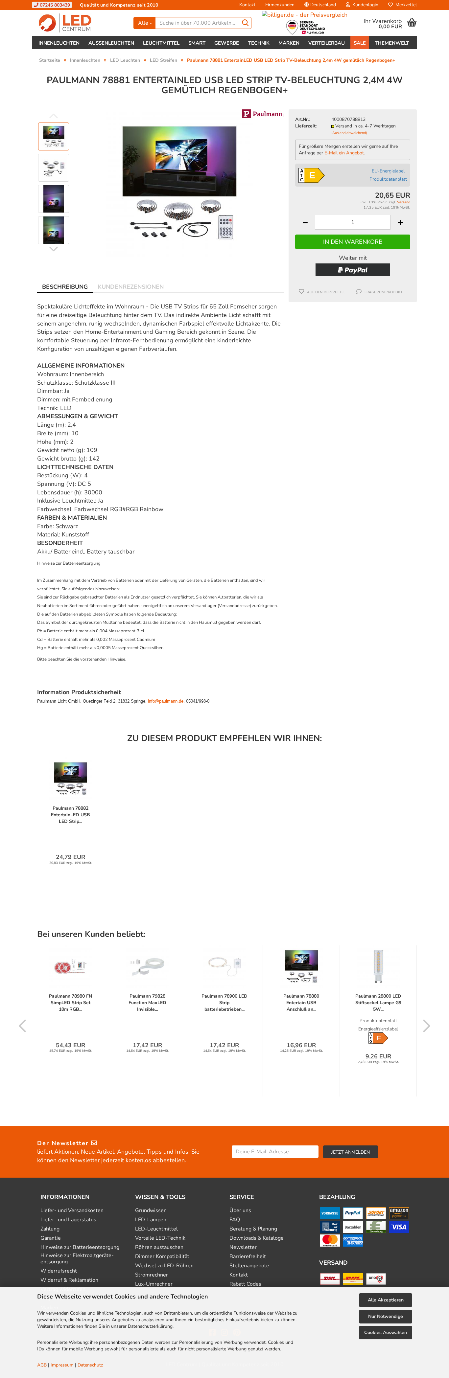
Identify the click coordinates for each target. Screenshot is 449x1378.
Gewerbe (226, 43)
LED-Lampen (150, 1220)
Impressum (62, 1365)
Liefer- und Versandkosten (72, 1211)
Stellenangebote (249, 1266)
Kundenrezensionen (131, 287)
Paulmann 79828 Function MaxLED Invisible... (147, 1002)
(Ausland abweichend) (349, 132)
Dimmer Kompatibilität (162, 1257)
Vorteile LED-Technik (160, 1238)
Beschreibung (65, 287)
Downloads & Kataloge (256, 1238)
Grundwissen (151, 1211)
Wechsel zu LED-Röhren (164, 1266)
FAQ (234, 1220)
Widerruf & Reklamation (69, 1280)
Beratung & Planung (253, 1229)
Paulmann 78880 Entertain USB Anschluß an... (301, 1002)
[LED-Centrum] (80, 23)
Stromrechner (151, 1275)
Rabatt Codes (245, 1284)
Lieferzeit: (306, 126)
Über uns (240, 1211)
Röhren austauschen (159, 1247)
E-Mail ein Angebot (344, 153)
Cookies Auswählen (385, 1332)
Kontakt (247, 5)
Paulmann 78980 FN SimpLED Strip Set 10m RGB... (70, 1002)
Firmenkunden (280, 5)
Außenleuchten (111, 43)
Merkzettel (405, 5)
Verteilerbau (326, 43)
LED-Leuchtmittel (156, 1229)
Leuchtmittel (161, 43)
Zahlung (49, 1229)
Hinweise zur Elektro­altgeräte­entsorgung (77, 1259)
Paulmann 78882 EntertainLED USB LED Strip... (70, 815)
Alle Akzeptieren (386, 1300)
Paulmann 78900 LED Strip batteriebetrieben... (224, 1002)
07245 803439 (54, 5)
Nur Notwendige (385, 1316)
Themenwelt (392, 43)
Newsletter (243, 1247)
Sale (360, 43)
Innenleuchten (59, 43)
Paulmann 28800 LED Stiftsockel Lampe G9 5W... (378, 1002)
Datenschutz (90, 1365)
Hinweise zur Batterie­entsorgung (79, 1247)
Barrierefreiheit (247, 1257)
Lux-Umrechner (154, 1284)
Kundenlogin (364, 5)
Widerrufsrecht (58, 1271)
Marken (288, 43)
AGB (42, 1365)
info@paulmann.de (165, 701)
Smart (196, 43)
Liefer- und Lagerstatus (68, 1220)
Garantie (50, 1238)
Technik (259, 43)
